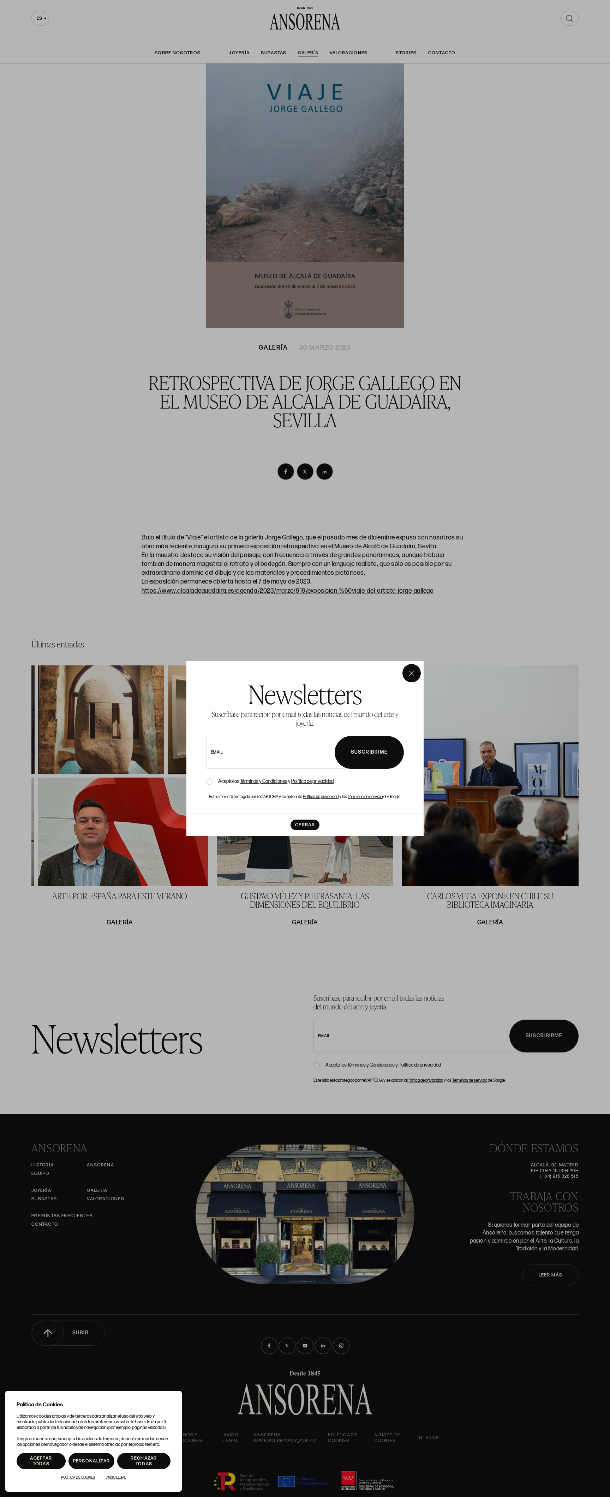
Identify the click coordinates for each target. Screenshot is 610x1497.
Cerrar (305, 825)
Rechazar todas (144, 1461)
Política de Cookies (78, 1477)
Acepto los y (276, 781)
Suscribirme (369, 752)
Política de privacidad (312, 781)
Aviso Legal (116, 1477)
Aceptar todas (41, 1461)
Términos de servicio (365, 796)
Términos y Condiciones (263, 781)
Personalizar (91, 1461)
